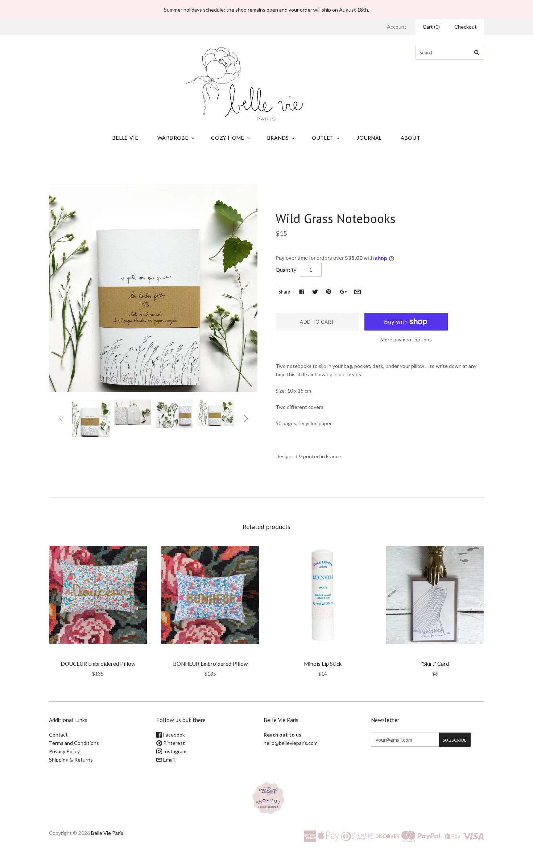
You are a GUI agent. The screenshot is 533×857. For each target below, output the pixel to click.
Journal (369, 138)
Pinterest (173, 743)
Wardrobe (173, 138)
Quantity (286, 270)
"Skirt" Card (435, 663)
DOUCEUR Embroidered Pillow (98, 663)
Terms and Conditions (74, 743)
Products (247, 167)
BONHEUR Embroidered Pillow (210, 663)
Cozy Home (227, 138)
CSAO (97, 654)
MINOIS (322, 654)
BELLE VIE (125, 138)
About (411, 138)
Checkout (465, 27)
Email (168, 759)
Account (396, 27)
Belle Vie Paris (107, 833)
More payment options (406, 339)
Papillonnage (294, 203)
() (431, 27)
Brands (278, 138)
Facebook (173, 734)
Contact (58, 734)
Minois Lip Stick (323, 663)
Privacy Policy (64, 751)
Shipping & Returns (71, 759)
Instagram (174, 751)
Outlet (323, 138)
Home (226, 167)
